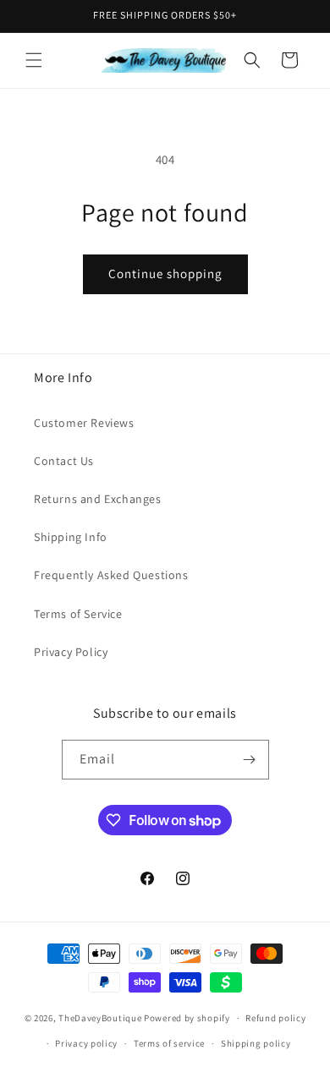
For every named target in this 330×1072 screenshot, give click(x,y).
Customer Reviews (84, 422)
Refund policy (275, 1018)
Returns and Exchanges (98, 498)
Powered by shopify (187, 1018)
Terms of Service (78, 613)
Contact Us (64, 460)
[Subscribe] (249, 759)
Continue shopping (165, 273)
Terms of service (169, 1043)
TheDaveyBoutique (99, 1018)
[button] (33, 60)
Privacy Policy (70, 651)
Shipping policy (256, 1043)
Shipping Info (70, 536)
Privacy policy (86, 1043)
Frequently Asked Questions (111, 574)
